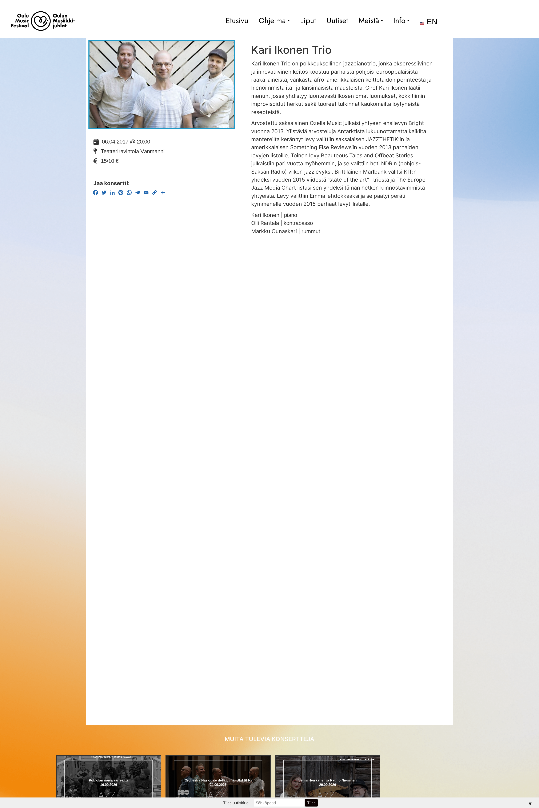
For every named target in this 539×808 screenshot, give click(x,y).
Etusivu (237, 20)
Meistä (369, 20)
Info (399, 20)
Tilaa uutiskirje (235, 803)
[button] (274, 20)
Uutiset (337, 20)
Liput (308, 20)
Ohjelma (272, 20)
